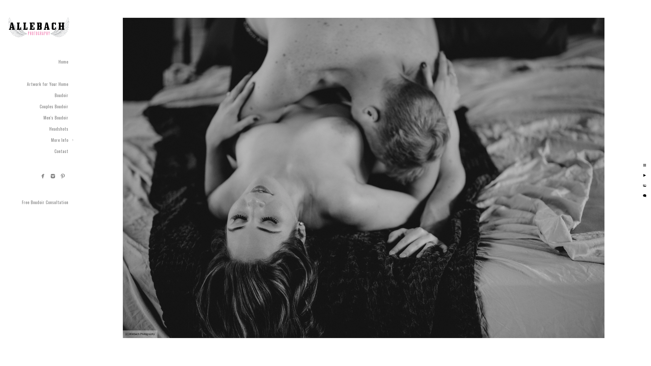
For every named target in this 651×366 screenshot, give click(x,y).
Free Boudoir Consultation (45, 202)
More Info (59, 140)
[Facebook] (43, 176)
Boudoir (61, 95)
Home (63, 62)
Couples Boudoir (54, 106)
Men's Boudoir (55, 118)
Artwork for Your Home (47, 84)
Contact (61, 151)
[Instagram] (53, 176)
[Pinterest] (62, 176)
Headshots (58, 129)
